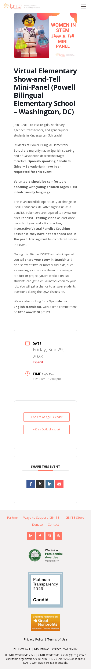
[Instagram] (49, 536)
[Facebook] (40, 536)
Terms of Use (57, 639)
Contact (53, 524)
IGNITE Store (74, 517)
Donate (37, 524)
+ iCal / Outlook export (46, 429)
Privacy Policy (34, 639)
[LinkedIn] (31, 536)
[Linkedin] (50, 484)
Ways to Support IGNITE (41, 517)
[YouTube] (58, 536)
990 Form (41, 659)
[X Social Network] (40, 484)
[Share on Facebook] (30, 484)
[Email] (59, 484)
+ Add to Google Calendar (46, 417)
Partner (12, 517)
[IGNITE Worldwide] (21, 6)
